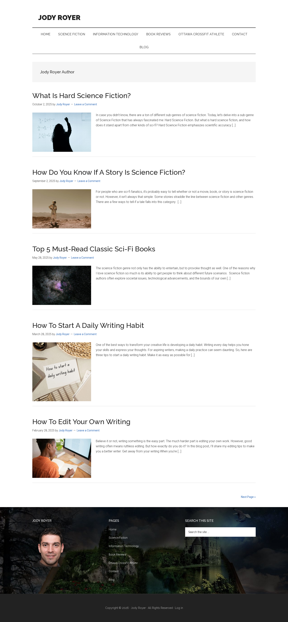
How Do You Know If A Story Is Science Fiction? (108, 172)
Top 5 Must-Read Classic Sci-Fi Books (93, 249)
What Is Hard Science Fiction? (81, 95)
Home (112, 529)
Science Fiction (118, 537)
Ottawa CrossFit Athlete (123, 563)
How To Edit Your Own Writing (81, 421)
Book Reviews (117, 554)
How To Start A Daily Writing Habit (88, 325)
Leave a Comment (85, 104)
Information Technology (124, 546)
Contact (114, 571)
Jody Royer (59, 16)
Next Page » (248, 496)
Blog (111, 579)
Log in (179, 607)
